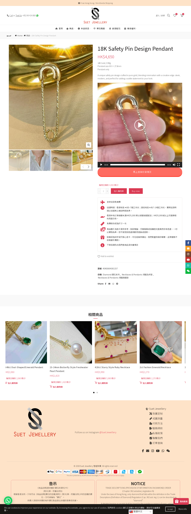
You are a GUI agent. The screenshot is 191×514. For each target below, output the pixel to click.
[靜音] (174, 164)
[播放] (101, 164)
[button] (139, 125)
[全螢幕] (178, 164)
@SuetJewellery (107, 432)
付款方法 (158, 423)
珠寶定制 (158, 413)
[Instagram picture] (76, 438)
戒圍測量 (158, 418)
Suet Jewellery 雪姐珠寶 (90, 466)
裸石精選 (100, 28)
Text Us (19, 15)
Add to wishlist (107, 256)
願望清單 (176, 14)
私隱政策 (158, 433)
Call (11, 15)
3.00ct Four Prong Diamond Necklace (116, 367)
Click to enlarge (88, 145)
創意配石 (116, 28)
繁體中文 (137, 511)
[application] (140, 125)
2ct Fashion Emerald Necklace (67, 367)
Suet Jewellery (157, 408)
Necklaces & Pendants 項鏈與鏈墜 (113, 277)
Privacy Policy (103, 475)
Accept (170, 509)
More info (183, 509)
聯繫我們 (158, 438)
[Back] (8, 35)
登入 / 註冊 (160, 15)
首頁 (60, 28)
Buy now (136, 191)
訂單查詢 (158, 443)
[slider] (137, 164)
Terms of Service (115, 475)
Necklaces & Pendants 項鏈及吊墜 (137, 274)
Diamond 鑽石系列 (111, 274)
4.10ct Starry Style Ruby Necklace (24, 367)
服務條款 (158, 428)
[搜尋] (168, 15)
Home (19, 35)
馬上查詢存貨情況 (142, 172)
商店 (71, 28)
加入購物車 (119, 191)
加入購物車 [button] (15, 383)
